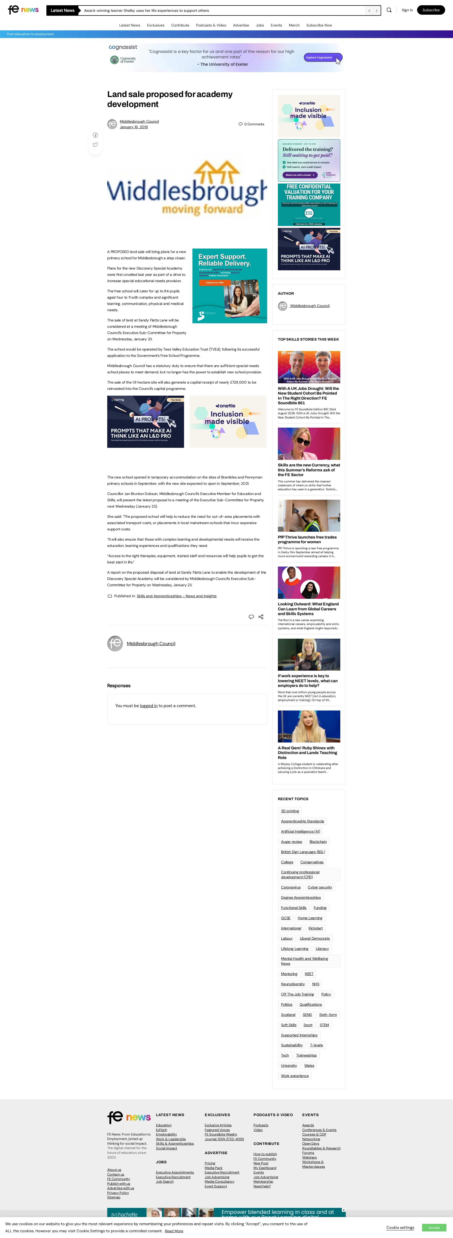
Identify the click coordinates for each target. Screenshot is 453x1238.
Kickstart (316, 928)
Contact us (115, 1174)
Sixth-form (328, 1014)
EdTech (161, 1130)
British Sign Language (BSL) (303, 851)
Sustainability (292, 1045)
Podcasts (261, 1125)
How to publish (265, 1154)
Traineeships (306, 1055)
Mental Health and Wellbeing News (304, 961)
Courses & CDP (314, 1134)
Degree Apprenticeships (301, 897)
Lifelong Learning (295, 948)
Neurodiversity (293, 984)
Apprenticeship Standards (302, 821)
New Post (261, 1163)
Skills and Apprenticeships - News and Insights (177, 596)
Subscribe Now (319, 25)
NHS (315, 984)
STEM (324, 1024)
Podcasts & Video (211, 25)
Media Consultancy (219, 1181)
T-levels (316, 1045)
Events (276, 25)
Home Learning (310, 918)
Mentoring (289, 973)
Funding (320, 907)
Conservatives (311, 862)
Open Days (310, 1143)
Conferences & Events (319, 1130)
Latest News (129, 25)
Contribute (180, 25)
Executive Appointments (175, 1172)
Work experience (295, 1075)
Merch (294, 25)
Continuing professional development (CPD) (300, 874)
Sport (308, 1024)
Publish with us (118, 1183)
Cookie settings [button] (400, 1227)
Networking (311, 1139)
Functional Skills (293, 907)
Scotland (288, 1014)
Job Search (165, 1181)
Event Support (216, 1186)
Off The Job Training (297, 994)
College (287, 862)
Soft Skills (288, 1024)
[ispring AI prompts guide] (145, 445)
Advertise (241, 25)
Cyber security (320, 887)
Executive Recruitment (173, 1177)
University (289, 1065)
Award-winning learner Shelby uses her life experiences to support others (146, 10)
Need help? (262, 1186)
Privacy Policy (118, 1193)
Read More (174, 1231)
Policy (326, 994)
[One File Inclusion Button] (228, 445)
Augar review (291, 841)
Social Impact (166, 1148)
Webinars (309, 1157)
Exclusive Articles (218, 1125)
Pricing (210, 1163)
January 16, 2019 (134, 127)
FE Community (118, 1179)
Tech (285, 1055)
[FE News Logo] (23, 9)
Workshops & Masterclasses (313, 1164)
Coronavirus (290, 887)
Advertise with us (120, 1188)
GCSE (285, 918)
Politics (286, 1004)
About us (114, 1169)
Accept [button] (434, 1227)
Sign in (407, 10)
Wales (309, 1065)
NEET (309, 973)
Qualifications (311, 1004)
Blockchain (318, 841)
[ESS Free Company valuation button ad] (309, 204)
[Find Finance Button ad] (309, 160)
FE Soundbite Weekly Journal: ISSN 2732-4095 (224, 1136)
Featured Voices (217, 1130)
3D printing (290, 811)
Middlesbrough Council (139, 121)
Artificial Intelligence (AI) (300, 831)
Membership (263, 1181)
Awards (308, 1125)
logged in (149, 705)
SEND (307, 1014)
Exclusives (155, 25)
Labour (287, 938)
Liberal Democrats (315, 938)
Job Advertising (217, 1177)
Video (258, 1130)
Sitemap (113, 1197)
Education (163, 1125)
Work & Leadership (171, 1139)
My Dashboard (265, 1168)
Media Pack (214, 1168)
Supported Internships (299, 1035)
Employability (166, 1134)
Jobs (260, 25)
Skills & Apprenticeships (175, 1143)
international (291, 928)
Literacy (322, 948)
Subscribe (431, 10)
